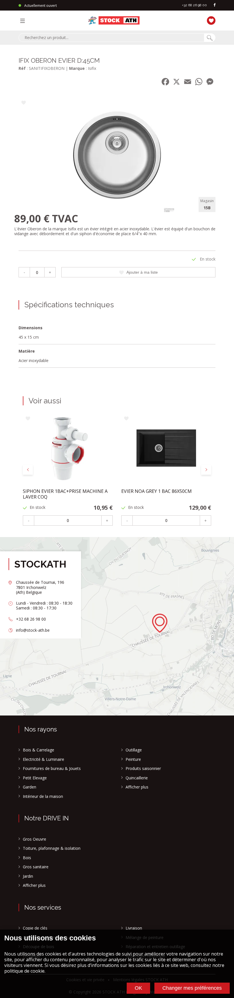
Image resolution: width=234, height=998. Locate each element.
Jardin (28, 876)
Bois (27, 857)
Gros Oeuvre (34, 839)
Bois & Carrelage (38, 750)
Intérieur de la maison (43, 796)
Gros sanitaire (36, 866)
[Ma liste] (209, 20)
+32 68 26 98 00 (194, 5)
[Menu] (24, 20)
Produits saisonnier (143, 768)
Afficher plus (137, 787)
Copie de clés (35, 928)
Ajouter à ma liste (142, 272)
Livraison (134, 928)
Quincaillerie (137, 777)
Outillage (134, 750)
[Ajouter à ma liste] (24, 103)
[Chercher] (209, 37)
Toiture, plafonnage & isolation (51, 848)
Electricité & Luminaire (43, 759)
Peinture (133, 759)
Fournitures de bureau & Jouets (52, 768)
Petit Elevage (35, 777)
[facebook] (214, 5)
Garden (29, 787)
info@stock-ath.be (33, 630)
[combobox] (111, 37)
